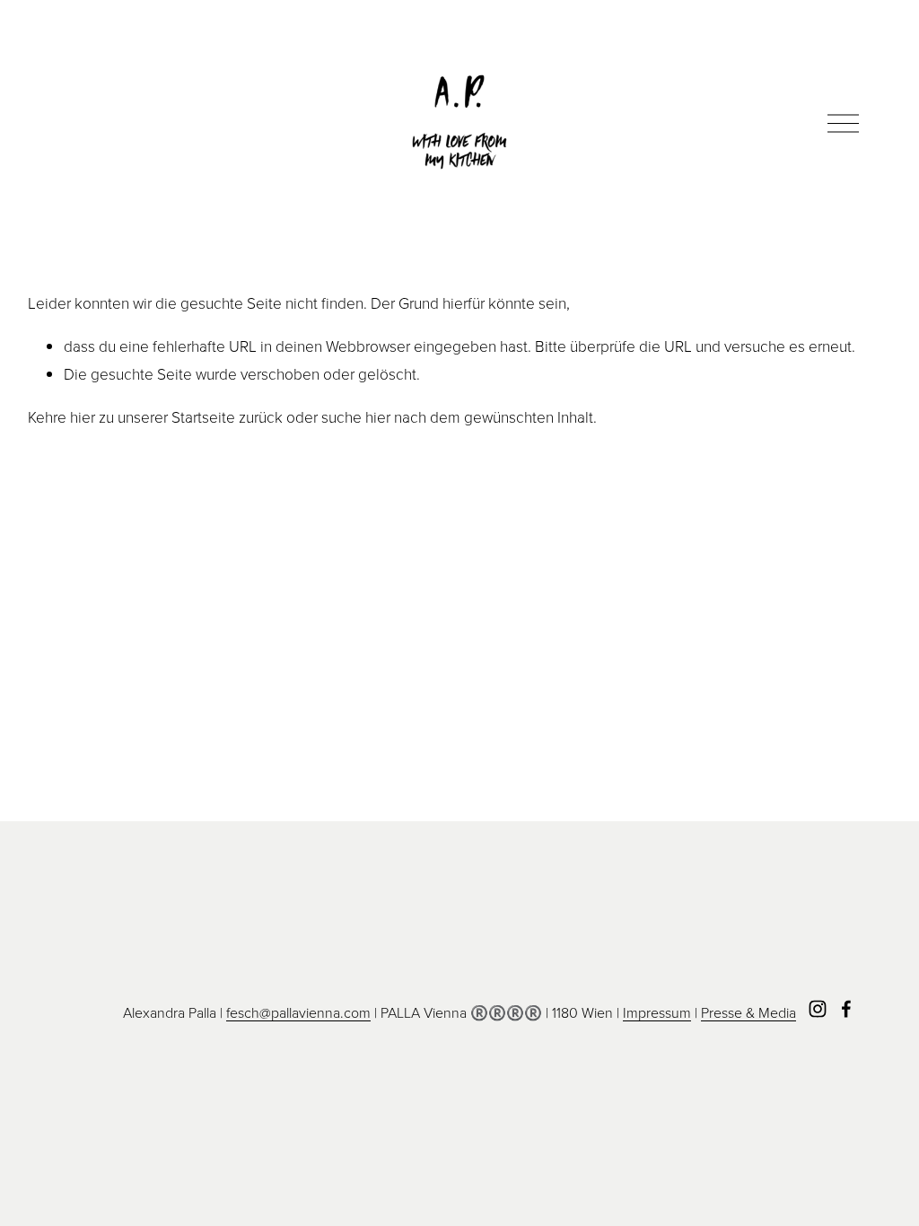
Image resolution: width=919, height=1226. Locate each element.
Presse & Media (748, 1012)
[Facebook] (846, 1009)
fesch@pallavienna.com (298, 1012)
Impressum (657, 1012)
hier (82, 416)
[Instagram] (818, 1009)
